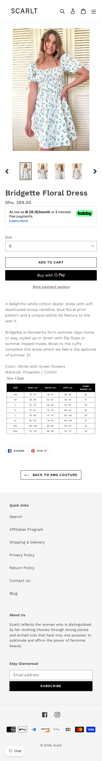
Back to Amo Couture (55, 475)
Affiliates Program (26, 529)
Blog (13, 593)
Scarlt (57, 745)
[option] (25, 171)
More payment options (51, 287)
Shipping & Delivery (27, 542)
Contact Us (19, 580)
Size (8, 237)
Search (15, 516)
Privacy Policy (22, 555)
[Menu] (93, 11)
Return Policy (21, 568)
